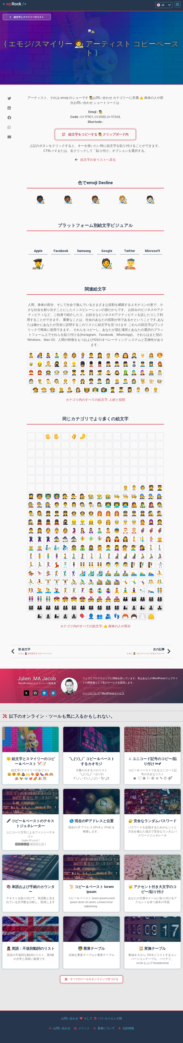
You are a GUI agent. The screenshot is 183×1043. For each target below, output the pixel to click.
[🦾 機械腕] (57, 453)
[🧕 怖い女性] (125, 355)
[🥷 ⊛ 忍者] (57, 364)
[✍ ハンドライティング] (160, 445)
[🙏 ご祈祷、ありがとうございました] (151, 445)
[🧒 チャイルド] (65, 462)
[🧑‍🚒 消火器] (160, 364)
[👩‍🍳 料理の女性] (160, 381)
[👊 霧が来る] (82, 445)
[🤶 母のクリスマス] (134, 530)
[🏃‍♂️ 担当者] (40, 565)
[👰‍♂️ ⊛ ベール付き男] (65, 355)
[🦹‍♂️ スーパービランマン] (40, 539)
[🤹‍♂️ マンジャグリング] (100, 590)
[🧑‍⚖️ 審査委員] (61, 390)
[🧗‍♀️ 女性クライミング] (151, 565)
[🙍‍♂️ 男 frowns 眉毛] (151, 470)
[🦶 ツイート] (82, 453)
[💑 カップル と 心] (91, 599)
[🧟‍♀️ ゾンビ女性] (91, 548)
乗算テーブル (91, 948)
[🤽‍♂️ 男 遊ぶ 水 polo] (48, 590)
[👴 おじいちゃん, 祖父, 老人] (125, 470)
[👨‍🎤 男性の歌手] (134, 373)
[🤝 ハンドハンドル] (143, 445)
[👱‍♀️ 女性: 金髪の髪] (100, 470)
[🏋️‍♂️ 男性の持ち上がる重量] (57, 582)
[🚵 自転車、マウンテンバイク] (100, 582)
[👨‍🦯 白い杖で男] (100, 556)
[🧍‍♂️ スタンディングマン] (48, 556)
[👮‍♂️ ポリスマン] (143, 364)
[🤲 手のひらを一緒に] (134, 445)
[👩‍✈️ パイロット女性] (91, 373)
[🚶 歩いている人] (151, 548)
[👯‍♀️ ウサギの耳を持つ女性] (100, 565)
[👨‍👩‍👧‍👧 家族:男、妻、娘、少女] (31, 608)
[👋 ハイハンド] (31, 436)
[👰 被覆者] (108, 355)
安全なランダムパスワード (152, 821)
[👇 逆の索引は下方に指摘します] (40, 445)
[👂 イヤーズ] (91, 453)
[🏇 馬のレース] (31, 573)
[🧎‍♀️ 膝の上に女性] (82, 556)
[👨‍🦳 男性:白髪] (143, 462)
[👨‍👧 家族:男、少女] (143, 608)
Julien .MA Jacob (37, 678)
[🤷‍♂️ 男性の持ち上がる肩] (108, 488)
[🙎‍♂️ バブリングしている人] (40, 479)
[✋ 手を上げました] (57, 436)
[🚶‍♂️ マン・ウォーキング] (160, 548)
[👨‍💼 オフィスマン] (74, 381)
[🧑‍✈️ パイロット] (74, 373)
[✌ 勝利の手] (100, 436)
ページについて (91, 693)
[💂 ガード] (82, 364)
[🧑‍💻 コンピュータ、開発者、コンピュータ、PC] (151, 373)
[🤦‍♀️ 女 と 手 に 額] (91, 488)
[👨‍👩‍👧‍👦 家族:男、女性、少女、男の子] (151, 599)
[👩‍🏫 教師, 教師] (104, 390)
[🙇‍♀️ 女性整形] (65, 488)
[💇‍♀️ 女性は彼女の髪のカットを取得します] (143, 548)
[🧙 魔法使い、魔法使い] (57, 539)
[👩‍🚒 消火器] (40, 373)
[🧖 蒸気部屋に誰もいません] (108, 565)
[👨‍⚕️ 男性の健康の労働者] (138, 390)
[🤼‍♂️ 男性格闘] (160, 582)
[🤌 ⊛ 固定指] (82, 436)
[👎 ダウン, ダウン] (65, 445)
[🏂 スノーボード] (48, 573)
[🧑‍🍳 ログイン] (143, 381)
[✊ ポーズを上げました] (74, 445)
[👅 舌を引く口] (40, 462)
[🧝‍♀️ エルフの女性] (40, 548)
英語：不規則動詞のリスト (30, 948)
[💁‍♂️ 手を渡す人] (117, 479)
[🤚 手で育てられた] (40, 436)
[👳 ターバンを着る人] (160, 355)
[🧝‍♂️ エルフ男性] (31, 548)
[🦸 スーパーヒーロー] (143, 530)
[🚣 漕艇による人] (108, 573)
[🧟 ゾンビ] (74, 548)
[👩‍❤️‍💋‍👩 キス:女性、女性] (82, 599)
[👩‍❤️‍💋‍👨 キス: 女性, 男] (65, 599)
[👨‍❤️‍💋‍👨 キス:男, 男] (74, 599)
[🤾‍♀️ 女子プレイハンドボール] (82, 590)
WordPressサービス (113, 693)
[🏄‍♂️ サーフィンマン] (91, 573)
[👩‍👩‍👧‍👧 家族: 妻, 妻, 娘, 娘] (117, 608)
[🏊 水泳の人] (134, 573)
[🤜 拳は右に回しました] (100, 445)
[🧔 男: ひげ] (117, 462)
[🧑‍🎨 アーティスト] (100, 373)
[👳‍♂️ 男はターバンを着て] (31, 364)
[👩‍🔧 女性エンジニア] (134, 381)
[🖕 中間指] (31, 445)
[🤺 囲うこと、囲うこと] (160, 565)
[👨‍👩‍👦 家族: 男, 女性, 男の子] (134, 599)
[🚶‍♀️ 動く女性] (31, 556)
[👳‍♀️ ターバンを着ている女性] (143, 355)
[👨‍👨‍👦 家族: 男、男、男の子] (40, 608)
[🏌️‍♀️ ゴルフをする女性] (74, 573)
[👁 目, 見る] (31, 462)
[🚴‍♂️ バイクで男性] (82, 582)
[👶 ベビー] (57, 462)
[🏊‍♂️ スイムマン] (143, 573)
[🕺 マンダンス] (65, 565)
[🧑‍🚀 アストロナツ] (48, 373)
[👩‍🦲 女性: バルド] (82, 470)
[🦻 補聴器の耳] (100, 453)
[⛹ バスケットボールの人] (160, 573)
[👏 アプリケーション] (108, 445)
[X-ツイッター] (26, 693)
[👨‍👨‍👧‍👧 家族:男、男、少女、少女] (74, 608)
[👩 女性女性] (160, 462)
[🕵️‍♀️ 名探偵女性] (125, 364)
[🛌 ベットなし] (151, 590)
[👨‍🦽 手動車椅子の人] (151, 556)
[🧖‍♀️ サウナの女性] (125, 565)
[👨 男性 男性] (108, 462)
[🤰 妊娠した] (82, 355)
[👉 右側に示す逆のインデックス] (151, 436)
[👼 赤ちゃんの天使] (117, 530)
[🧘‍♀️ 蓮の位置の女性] (134, 590)
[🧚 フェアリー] (82, 539)
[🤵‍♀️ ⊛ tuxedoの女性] (100, 355)
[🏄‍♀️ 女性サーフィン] (100, 573)
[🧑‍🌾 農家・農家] (35, 390)
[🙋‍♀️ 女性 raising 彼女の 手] (151, 479)
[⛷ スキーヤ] (40, 573)
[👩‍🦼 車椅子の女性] (134, 556)
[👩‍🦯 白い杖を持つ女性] (108, 556)
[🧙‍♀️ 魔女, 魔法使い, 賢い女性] (74, 539)
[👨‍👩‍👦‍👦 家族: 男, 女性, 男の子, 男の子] (160, 599)
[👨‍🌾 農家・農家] (44, 390)
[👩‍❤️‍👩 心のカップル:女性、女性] (117, 599)
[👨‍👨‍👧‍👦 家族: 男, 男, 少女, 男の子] (57, 608)
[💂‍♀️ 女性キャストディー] (100, 364)
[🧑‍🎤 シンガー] (125, 373)
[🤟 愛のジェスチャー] (117, 436)
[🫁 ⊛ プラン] (134, 453)
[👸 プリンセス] (151, 355)
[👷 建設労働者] (65, 364)
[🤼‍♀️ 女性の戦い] (31, 590)
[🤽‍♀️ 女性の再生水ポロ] (57, 590)
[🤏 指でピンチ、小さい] (91, 436)
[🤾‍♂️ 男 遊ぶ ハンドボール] (74, 590)
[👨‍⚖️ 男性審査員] (70, 390)
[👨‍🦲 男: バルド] (151, 462)
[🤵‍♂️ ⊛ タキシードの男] (91, 355)
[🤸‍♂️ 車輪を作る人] (134, 582)
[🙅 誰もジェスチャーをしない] (57, 479)
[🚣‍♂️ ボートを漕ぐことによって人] (117, 573)
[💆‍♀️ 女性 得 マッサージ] (117, 548)
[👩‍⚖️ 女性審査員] (78, 390)
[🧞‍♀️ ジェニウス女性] (65, 548)
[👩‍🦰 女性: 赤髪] (31, 470)
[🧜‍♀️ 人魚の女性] (151, 539)
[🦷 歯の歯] (143, 453)
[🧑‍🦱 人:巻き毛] (57, 470)
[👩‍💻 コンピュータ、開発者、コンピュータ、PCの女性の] (31, 381)
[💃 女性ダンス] (57, 565)
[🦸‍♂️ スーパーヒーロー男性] (151, 530)
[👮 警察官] (134, 364)
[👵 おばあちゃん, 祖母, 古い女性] (134, 470)
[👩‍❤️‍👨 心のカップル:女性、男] (100, 599)
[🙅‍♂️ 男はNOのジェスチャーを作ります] (65, 479)
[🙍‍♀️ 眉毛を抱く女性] (160, 470)
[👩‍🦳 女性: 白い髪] (65, 470)
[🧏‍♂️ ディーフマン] (31, 488)
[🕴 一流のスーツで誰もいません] (74, 565)
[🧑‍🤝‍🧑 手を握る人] (160, 590)
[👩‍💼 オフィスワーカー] (82, 381)
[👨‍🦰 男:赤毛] (125, 462)
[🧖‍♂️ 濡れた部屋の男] (117, 565)
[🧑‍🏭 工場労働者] (91, 381)
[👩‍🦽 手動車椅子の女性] (160, 556)
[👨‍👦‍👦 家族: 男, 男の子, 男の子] (134, 608)
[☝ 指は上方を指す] (48, 445)
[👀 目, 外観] (160, 453)
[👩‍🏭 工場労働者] (108, 381)
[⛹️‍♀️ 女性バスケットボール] (40, 582)
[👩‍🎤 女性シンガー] (143, 373)
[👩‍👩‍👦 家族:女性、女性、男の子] (82, 608)
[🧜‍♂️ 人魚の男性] (143, 539)
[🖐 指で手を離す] (48, 436)
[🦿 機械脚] (65, 453)
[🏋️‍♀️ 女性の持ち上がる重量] (65, 582)
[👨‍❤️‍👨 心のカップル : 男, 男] (108, 599)
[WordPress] (53, 693)
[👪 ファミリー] (125, 599)
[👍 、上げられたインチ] (57, 445)
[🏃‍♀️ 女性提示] (48, 565)
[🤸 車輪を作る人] (125, 582)
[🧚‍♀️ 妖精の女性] (100, 539)
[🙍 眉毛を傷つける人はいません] (143, 470)
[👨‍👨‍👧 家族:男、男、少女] (48, 608)
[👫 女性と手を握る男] (40, 599)
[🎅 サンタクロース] (125, 530)
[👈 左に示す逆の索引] (143, 436)
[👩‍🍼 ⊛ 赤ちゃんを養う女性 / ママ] (48, 355)
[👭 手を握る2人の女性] (31, 599)
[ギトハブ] (35, 693)
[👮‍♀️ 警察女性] (151, 364)
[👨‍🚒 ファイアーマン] (31, 373)
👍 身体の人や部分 (95, 626)
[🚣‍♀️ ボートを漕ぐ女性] (125, 573)
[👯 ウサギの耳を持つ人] (82, 565)
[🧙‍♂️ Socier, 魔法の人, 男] (65, 539)
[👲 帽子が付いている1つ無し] (117, 355)
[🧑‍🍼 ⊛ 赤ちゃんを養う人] (31, 355)
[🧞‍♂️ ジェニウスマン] (57, 548)
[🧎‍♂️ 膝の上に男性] (74, 556)
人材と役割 (95, 399)
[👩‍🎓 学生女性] (130, 390)
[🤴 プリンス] (48, 364)
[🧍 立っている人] (40, 556)
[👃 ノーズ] (108, 453)
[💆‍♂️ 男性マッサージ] (108, 548)
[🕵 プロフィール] (108, 364)
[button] (177, 4)
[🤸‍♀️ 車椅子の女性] (143, 582)
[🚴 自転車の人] (74, 582)
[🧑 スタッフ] (91, 462)
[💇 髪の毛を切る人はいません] (125, 548)
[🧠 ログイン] (117, 453)
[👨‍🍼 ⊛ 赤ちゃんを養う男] (57, 355)
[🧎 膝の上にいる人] (65, 556)
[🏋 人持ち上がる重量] (48, 582)
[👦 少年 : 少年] (74, 462)
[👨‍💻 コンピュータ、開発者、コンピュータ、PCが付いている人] (160, 373)
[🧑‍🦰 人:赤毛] (40, 470)
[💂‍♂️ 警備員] (91, 364)
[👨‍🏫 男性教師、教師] (95, 390)
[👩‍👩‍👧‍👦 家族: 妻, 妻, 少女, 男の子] (100, 608)
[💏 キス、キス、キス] (57, 599)
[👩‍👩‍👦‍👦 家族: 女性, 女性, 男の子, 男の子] (108, 608)
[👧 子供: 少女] (82, 462)
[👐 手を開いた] (125, 445)
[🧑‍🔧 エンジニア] (117, 381)
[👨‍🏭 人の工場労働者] (100, 381)
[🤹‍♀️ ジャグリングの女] (108, 590)
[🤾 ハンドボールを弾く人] (65, 590)
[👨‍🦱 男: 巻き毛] (134, 462)
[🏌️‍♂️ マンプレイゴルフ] (65, 573)
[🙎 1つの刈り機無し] (31, 479)
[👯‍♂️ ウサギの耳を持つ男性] (91, 565)
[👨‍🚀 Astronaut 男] (57, 373)
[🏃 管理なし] (31, 565)
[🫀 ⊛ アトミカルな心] (125, 453)
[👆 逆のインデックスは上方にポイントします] (160, 436)
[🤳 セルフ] (40, 453)
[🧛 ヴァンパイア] (108, 539)
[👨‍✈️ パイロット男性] (82, 373)
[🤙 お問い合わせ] (134, 436)
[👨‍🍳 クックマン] (151, 381)
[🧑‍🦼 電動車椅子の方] (117, 556)
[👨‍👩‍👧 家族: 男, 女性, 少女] (143, 599)
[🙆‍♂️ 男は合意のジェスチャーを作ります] (91, 479)
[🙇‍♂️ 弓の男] (57, 488)
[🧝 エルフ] (160, 539)
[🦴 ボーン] (151, 453)
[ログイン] (44, 693)
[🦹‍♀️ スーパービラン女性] (48, 539)
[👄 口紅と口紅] (48, 462)
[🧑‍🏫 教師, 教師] (87, 390)
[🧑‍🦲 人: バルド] (91, 470)
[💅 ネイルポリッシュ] (31, 453)
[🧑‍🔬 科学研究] (40, 381)
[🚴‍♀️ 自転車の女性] (91, 582)
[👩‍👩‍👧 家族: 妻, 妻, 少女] (91, 608)
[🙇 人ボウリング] (48, 488)
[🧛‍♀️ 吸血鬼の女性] (125, 539)
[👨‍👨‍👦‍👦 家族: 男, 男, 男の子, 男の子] (65, 608)
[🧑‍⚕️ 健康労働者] (155, 390)
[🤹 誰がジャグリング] (91, 590)
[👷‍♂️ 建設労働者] (74, 364)
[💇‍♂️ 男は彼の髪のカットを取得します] (134, 548)
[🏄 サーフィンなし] (82, 573)
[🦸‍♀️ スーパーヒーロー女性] (160, 530)
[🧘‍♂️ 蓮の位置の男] (125, 590)
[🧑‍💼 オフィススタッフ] (65, 381)
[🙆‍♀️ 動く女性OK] (100, 479)
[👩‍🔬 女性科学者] (57, 381)
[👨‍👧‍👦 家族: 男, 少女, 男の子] (151, 608)
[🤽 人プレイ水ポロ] (40, 590)
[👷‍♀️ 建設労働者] (40, 364)
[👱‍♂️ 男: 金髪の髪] (108, 470)
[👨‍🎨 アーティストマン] (108, 373)
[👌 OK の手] (74, 436)
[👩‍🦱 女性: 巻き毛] (48, 470)
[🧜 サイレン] (134, 539)
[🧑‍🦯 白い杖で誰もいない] (91, 556)
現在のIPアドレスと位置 (91, 821)
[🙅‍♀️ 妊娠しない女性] (74, 479)
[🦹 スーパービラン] (31, 539)
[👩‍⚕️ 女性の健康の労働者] (147, 390)
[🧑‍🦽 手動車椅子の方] (143, 556)
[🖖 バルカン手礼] (65, 436)
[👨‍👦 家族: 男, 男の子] (125, 608)
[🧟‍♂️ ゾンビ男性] (82, 548)
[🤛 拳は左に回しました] (91, 445)
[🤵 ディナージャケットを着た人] (134, 355)
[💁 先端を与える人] (108, 479)
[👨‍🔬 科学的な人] (48, 381)
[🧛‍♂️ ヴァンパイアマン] (117, 539)
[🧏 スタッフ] (160, 479)
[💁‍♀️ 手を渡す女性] (125, 479)
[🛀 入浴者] (143, 590)
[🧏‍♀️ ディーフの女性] (40, 488)
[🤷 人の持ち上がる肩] (100, 488)
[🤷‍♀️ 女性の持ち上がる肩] (117, 488)
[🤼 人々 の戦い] (151, 582)
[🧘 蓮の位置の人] (117, 590)
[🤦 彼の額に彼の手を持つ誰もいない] (74, 488)
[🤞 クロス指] (108, 436)
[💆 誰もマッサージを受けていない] (100, 548)
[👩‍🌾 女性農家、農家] (52, 390)
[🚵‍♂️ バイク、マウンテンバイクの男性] (108, 582)
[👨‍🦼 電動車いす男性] (125, 556)
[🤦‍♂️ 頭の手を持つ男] (82, 488)
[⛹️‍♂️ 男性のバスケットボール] (31, 582)
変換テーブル (152, 948)
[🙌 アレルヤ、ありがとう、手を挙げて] (117, 445)
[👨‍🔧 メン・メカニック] (125, 381)
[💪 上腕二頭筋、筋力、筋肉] (48, 453)
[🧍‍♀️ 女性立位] (57, 556)
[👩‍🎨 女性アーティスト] (117, 373)
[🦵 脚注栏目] (74, 453)
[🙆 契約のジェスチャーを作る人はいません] (82, 479)
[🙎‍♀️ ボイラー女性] (48, 479)
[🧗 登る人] (134, 565)
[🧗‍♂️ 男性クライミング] (143, 565)
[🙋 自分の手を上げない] (134, 479)
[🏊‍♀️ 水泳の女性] (151, 573)
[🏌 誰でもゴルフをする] (57, 573)
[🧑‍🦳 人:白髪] (74, 470)
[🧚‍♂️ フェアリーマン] (91, 539)
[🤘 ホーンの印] (125, 436)
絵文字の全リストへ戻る (98, 159)
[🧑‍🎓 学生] (113, 390)
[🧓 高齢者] (117, 470)
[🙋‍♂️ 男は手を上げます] (143, 479)
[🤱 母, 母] (40, 355)
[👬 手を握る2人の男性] (48, 599)
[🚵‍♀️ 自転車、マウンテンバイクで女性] (117, 582)
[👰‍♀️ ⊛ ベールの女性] (74, 355)
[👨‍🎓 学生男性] (121, 390)
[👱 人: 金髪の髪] (100, 462)
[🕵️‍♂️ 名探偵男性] (117, 364)
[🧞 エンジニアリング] (48, 548)
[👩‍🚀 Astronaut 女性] (65, 373)
